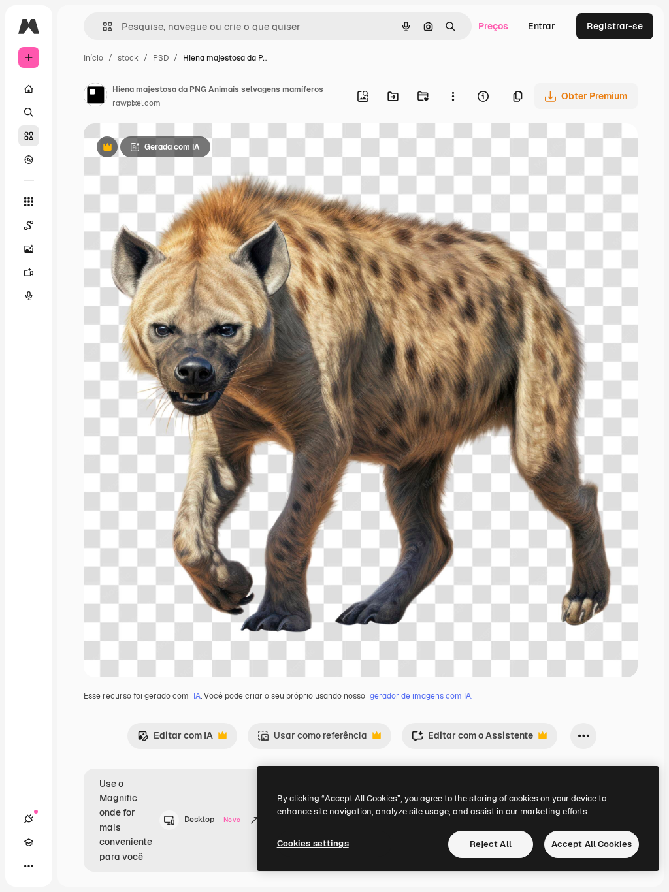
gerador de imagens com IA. (421, 696)
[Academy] (28, 842)
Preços (493, 26)
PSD (161, 58)
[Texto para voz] (28, 295)
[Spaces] (28, 225)
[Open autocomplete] (102, 26)
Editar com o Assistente (472, 738)
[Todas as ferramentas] (28, 201)
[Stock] (28, 135)
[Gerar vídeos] (28, 272)
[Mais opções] (453, 96)
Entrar (541, 26)
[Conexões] (28, 818)
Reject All (491, 844)
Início (93, 58)
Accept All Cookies (591, 844)
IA (197, 696)
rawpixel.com (136, 103)
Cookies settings (313, 843)
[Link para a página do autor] (95, 96)
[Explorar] (28, 159)
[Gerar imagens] (28, 248)
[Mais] (28, 865)
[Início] (28, 88)
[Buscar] (28, 112)
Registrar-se (615, 26)
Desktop (212, 819)
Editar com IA (175, 738)
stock (128, 58)
